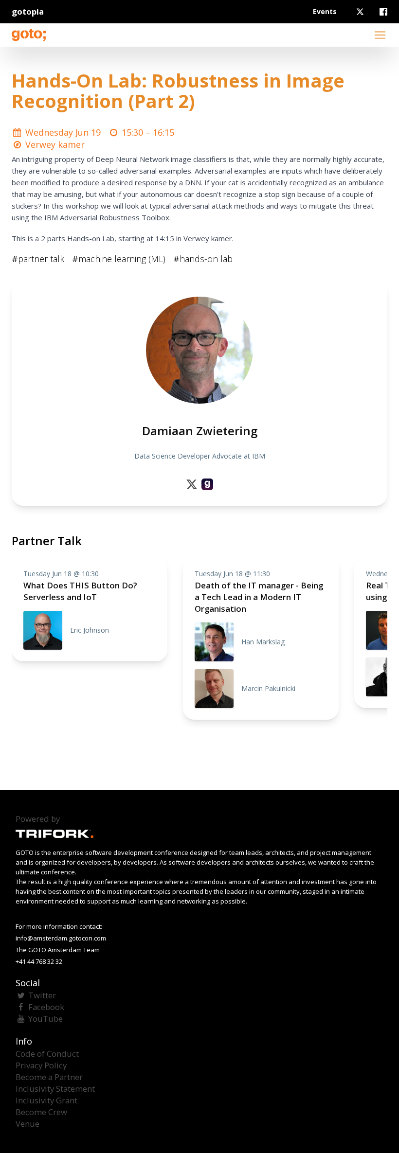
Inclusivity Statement (55, 1088)
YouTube (45, 1018)
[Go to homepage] (29, 35)
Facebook (46, 1006)
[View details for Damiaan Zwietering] (207, 484)
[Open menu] (380, 35)
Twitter (42, 995)
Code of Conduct (47, 1053)
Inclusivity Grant (46, 1100)
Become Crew (41, 1112)
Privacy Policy (41, 1065)
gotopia (28, 11)
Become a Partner (49, 1076)
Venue (27, 1123)
